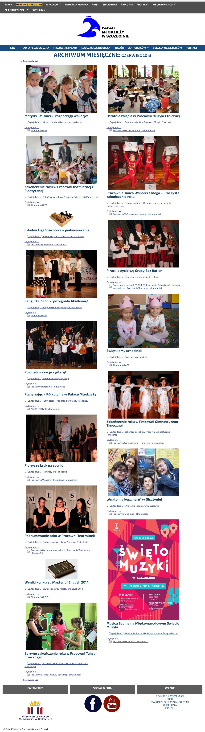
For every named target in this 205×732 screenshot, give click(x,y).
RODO (170, 699)
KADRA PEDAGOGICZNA (35, 47)
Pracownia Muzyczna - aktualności (48, 550)
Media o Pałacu (163, 4)
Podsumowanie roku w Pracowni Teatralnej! (60, 536)
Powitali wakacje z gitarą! (45, 372)
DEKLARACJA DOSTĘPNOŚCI (170, 696)
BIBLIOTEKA (110, 4)
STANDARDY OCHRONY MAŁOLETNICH (170, 702)
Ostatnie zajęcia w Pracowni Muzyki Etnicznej (143, 116)
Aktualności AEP (39, 130)
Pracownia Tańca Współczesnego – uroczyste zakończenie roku (143, 194)
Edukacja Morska (76, 4)
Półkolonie (54, 408)
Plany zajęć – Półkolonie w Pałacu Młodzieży (60, 394)
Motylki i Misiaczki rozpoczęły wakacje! (56, 116)
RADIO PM (127, 4)
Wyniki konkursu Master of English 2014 (57, 582)
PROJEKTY (143, 4)
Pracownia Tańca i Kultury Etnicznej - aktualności (56, 674)
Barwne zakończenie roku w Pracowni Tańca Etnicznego (60, 655)
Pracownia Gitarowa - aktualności (48, 386)
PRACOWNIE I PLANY (65, 47)
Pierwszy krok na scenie (44, 465)
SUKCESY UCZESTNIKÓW (167, 47)
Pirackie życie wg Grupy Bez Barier (134, 270)
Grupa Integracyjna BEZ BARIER (129, 285)
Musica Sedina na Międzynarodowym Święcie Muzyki (143, 625)
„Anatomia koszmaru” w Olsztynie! (134, 499)
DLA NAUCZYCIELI (14, 10)
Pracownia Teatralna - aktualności (144, 288)
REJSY (95, 4)
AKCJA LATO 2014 (39, 408)
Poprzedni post (29, 61)
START (8, 4)
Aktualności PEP (39, 205)
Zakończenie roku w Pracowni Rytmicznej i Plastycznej (59, 188)
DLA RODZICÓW (136, 47)
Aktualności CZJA (39, 597)
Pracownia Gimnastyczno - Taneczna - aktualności (138, 442)
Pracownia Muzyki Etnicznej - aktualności (134, 130)
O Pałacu (52, 4)
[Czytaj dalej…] (54, 122)
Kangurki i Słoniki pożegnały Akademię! (56, 301)
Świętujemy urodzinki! (124, 351)
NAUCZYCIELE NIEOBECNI (96, 47)
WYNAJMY (39, 10)
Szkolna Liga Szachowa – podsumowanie (57, 230)
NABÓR (119, 47)
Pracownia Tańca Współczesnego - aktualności (137, 214)
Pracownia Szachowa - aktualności (48, 244)
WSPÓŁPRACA (170, 704)
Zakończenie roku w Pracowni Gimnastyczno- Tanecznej (143, 423)
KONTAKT (191, 47)
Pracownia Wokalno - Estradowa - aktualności (54, 479)
